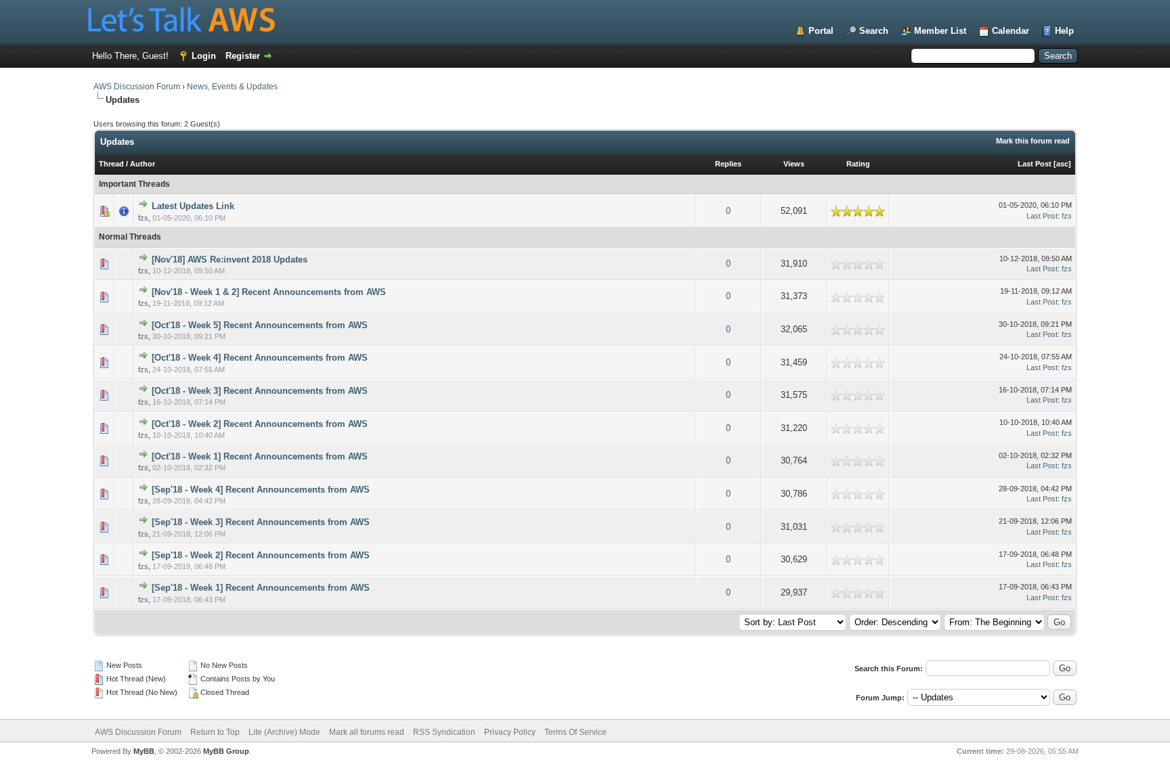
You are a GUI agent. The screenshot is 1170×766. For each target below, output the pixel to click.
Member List (940, 31)
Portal (820, 31)
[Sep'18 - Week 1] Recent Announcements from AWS (261, 588)
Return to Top (215, 732)
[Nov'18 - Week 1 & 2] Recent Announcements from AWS (269, 292)
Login (204, 56)
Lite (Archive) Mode (284, 732)
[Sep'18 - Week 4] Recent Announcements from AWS (261, 490)
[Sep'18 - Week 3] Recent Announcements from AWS (261, 522)
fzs (143, 218)
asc (1062, 164)
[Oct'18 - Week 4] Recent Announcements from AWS (260, 358)
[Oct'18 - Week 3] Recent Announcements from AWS (260, 391)
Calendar (1010, 31)
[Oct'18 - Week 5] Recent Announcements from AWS (260, 325)
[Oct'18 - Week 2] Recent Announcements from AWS (260, 424)
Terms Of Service (575, 732)
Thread (111, 164)
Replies (728, 164)
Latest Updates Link (193, 206)
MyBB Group (226, 751)
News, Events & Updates (232, 86)
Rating (858, 164)
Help (1064, 31)
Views (793, 164)
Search (873, 31)
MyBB (143, 751)
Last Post (1035, 164)
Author (142, 164)
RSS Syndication (444, 732)
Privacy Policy (510, 732)
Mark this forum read (1033, 141)
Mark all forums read (366, 732)
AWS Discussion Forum (136, 86)
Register (242, 56)
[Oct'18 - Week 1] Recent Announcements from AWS (260, 456)
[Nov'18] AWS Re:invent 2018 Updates (229, 259)
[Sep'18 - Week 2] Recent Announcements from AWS (261, 555)
